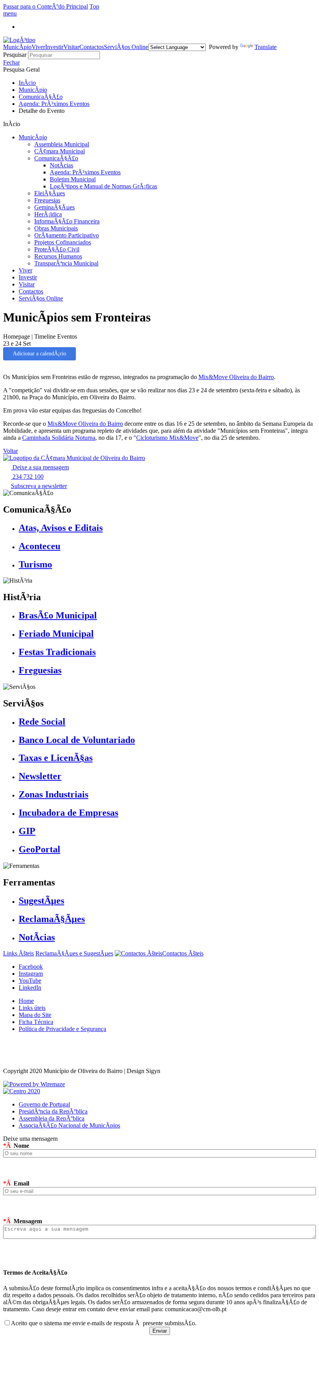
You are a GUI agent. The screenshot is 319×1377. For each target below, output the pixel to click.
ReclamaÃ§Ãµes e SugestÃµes (74, 953)
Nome (16, 1145)
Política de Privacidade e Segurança (62, 1029)
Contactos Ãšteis (182, 953)
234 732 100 (27, 476)
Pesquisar (15, 54)
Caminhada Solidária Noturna (58, 437)
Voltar (10, 451)
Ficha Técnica (36, 1022)
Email (16, 1183)
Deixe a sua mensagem (40, 467)
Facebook (31, 966)
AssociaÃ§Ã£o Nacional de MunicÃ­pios (69, 1125)
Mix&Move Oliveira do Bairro (236, 377)
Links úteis (32, 1008)
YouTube (30, 980)
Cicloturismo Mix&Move (167, 437)
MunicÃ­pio (33, 89)
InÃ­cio (27, 82)
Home (26, 1001)
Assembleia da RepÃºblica (51, 1118)
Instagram (31, 973)
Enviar (159, 1331)
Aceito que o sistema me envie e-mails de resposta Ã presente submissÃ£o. (103, 1323)
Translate (265, 47)
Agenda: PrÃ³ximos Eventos (54, 103)
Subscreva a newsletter (39, 486)
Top (94, 6)
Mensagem (22, 1221)
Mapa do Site (35, 1015)
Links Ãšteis (18, 953)
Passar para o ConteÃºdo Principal (45, 6)
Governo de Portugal (44, 1104)
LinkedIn (30, 987)
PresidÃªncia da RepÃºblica (53, 1111)
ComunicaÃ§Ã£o (41, 96)
